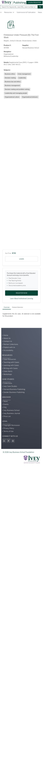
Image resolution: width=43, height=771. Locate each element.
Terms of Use (8, 431)
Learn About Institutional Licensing (21, 298)
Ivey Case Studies (10, 386)
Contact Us (7, 341)
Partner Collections (10, 344)
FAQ (5, 407)
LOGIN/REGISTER (34, 2)
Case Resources (9, 359)
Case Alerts (7, 371)
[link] (10, 74)
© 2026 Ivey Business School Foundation (18, 452)
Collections (7, 383)
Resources (8, 12)
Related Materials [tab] (17, 307)
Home (5, 335)
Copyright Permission (11, 425)
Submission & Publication (26, 12)
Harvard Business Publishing (14, 389)
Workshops (7, 374)
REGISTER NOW (21, 293)
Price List (7, 416)
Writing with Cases (10, 368)
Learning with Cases (11, 365)
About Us (6, 338)
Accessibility (8, 350)
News (5, 401)
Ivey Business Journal (11, 413)
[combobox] (18, 6)
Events (6, 404)
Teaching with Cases (11, 362)
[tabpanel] (21, 314)
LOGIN (21, 259)
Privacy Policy (8, 428)
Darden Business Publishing (14, 392)
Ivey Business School (11, 410)
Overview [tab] (7, 307)
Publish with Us (9, 347)
